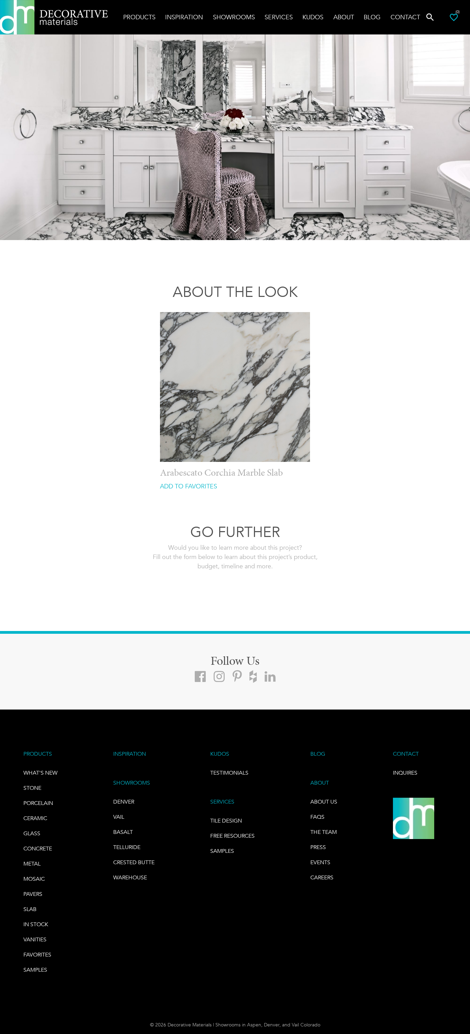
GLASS (31, 833)
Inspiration (184, 17)
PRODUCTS (37, 753)
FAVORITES (37, 954)
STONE (32, 788)
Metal (32, 863)
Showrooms (234, 17)
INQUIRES (405, 772)
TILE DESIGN (226, 820)
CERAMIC (35, 818)
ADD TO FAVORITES (188, 486)
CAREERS (321, 877)
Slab (29, 909)
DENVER (123, 801)
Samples (35, 969)
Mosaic (34, 878)
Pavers (32, 894)
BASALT (123, 832)
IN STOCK (35, 924)
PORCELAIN (38, 803)
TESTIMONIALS (229, 772)
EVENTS (320, 862)
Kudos (312, 17)
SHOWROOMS (131, 782)
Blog (372, 17)
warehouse (130, 877)
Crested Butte (133, 862)
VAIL (118, 816)
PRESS (318, 847)
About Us (323, 801)
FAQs (317, 816)
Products (139, 17)
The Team (323, 832)
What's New (40, 772)
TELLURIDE (126, 847)
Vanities (34, 939)
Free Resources (232, 835)
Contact (405, 17)
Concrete (37, 848)
